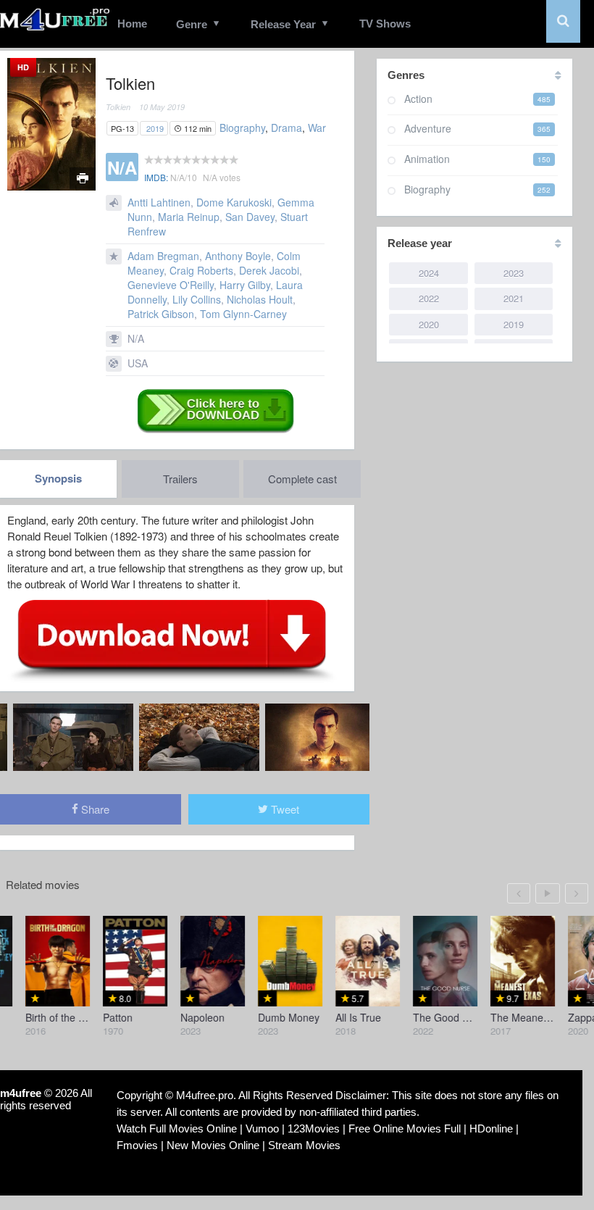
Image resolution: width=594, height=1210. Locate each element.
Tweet (283, 809)
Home (132, 23)
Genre (191, 24)
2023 (513, 273)
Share (93, 809)
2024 (429, 273)
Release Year (283, 24)
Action (418, 98)
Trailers (180, 478)
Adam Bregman (163, 256)
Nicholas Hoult (260, 299)
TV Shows (385, 23)
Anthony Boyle (238, 256)
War (317, 127)
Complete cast (302, 478)
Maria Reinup (188, 216)
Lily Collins (196, 299)
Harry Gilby (244, 285)
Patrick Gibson (160, 313)
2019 (155, 128)
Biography (242, 127)
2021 (513, 298)
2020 (429, 324)
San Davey (250, 216)
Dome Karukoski (234, 202)
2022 (429, 298)
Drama (286, 127)
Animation (427, 158)
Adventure (427, 128)
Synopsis (58, 478)
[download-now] (172, 640)
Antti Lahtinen (159, 202)
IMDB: (156, 177)
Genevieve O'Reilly (170, 285)
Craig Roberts (201, 270)
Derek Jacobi (269, 270)
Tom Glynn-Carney (243, 313)
